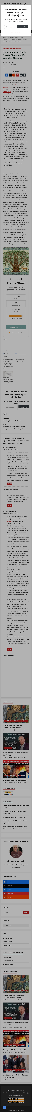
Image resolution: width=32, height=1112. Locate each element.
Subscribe (22, 27)
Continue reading (16, 32)
